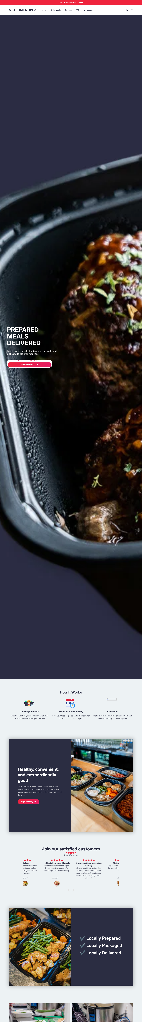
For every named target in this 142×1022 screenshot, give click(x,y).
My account (88, 10)
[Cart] (131, 10)
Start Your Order (28, 365)
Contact (68, 10)
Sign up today (27, 802)
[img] (71, 853)
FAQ (77, 10)
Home (43, 10)
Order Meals (55, 10)
